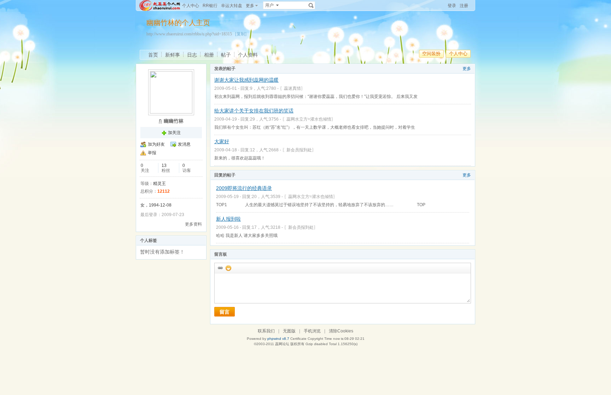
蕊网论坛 (282, 344)
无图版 (289, 331)
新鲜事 (172, 55)
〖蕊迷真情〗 (292, 88)
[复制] (240, 33)
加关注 (174, 132)
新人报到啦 (228, 219)
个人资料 (248, 55)
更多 (466, 68)
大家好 (221, 141)
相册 (209, 55)
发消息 (184, 144)
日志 (192, 55)
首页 (153, 55)
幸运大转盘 (231, 6)
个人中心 (190, 6)
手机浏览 (312, 331)
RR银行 (210, 6)
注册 (464, 6)
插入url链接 (220, 268)
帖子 (226, 55)
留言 (224, 312)
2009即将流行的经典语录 (244, 188)
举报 (152, 152)
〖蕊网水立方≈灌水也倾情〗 (309, 119)
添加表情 (228, 268)
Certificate (298, 339)
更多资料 (193, 224)
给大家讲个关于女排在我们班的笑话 (253, 111)
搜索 (311, 5)
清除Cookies (341, 331)
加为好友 (156, 144)
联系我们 (266, 331)
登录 (452, 6)
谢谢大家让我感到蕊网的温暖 (246, 80)
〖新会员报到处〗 (299, 149)
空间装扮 (431, 53)
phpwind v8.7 (278, 339)
